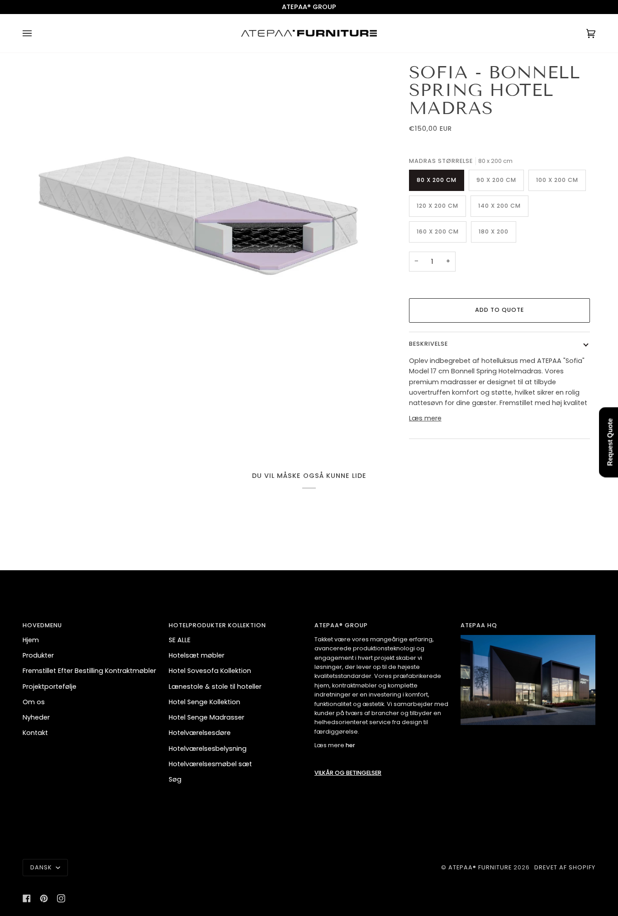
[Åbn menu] (36, 33)
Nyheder (36, 717)
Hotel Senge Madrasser (206, 717)
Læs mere (425, 418)
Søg (175, 779)
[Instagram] (61, 898)
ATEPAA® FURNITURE (480, 867)
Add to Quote (499, 310)
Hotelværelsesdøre (200, 732)
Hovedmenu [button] (42, 625)
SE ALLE (179, 639)
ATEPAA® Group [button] (341, 625)
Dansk (42, 867)
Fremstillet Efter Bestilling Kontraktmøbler (89, 670)
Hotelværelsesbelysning (208, 748)
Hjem (31, 639)
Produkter (38, 655)
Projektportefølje (49, 686)
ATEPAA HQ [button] (479, 625)
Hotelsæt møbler (196, 655)
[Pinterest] (44, 898)
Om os (34, 701)
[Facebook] (27, 898)
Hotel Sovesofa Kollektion (210, 670)
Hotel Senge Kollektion (204, 701)
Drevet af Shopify (564, 867)
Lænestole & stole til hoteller (215, 686)
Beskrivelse (428, 344)
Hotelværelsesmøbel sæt (210, 763)
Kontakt (35, 732)
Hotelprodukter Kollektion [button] (217, 625)
